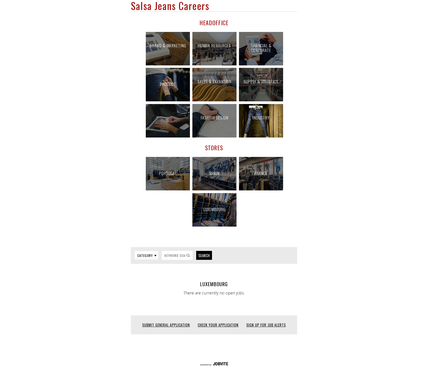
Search (204, 255)
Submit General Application (166, 325)
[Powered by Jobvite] (214, 364)
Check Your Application (218, 325)
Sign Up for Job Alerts (266, 325)
